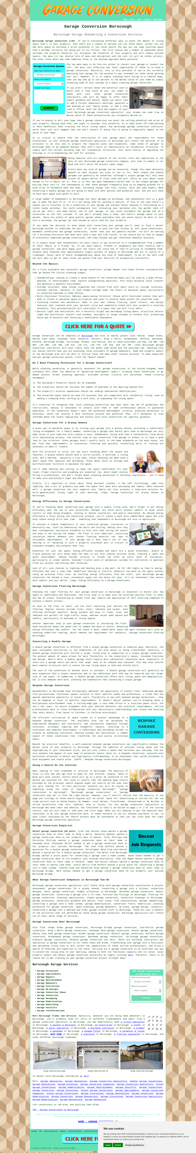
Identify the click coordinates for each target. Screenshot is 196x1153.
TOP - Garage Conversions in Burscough (56, 1110)
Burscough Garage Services (55, 964)
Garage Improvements (127, 1090)
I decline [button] (118, 1145)
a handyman (56, 1031)
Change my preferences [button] (134, 1145)
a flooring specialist (127, 1034)
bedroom (76, 106)
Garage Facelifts (126, 1087)
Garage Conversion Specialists (108, 1081)
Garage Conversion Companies (97, 1084)
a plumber (139, 1028)
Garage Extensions (67, 1090)
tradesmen (70, 1037)
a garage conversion (121, 949)
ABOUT (139, 20)
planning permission (147, 411)
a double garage (55, 191)
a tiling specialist (133, 1022)
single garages (149, 182)
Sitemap (34, 1131)
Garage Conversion (43, 1090)
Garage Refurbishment (100, 1087)
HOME (125, 20)
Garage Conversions (150, 1087)
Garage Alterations (92, 1093)
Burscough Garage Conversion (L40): (54, 41)
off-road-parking (153, 123)
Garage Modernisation (71, 1087)
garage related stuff (101, 910)
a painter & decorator (63, 1025)
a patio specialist (57, 1028)
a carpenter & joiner (132, 1031)
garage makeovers (120, 351)
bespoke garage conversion (50, 721)
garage (102, 169)
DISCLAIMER (157, 20)
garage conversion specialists (63, 885)
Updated (63, 1131)
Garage (36, 336)
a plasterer (88, 1034)
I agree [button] (107, 1145)
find (42, 927)
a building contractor (101, 1028)
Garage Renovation (51, 1081)
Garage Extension (68, 1084)
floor (56, 606)
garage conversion (140, 83)
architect (38, 144)
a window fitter (91, 1031)
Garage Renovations (44, 1084)
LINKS (132, 20)
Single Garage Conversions (97, 1090)
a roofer (136, 1025)
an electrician (103, 1025)
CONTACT (147, 20)
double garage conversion (48, 653)
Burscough (87, 336)
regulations (147, 158)
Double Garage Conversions (146, 1081)
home (125, 1016)
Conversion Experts (75, 1131)
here (130, 955)
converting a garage (87, 856)
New (40, 1131)
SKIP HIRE (56, 1034)
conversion (100, 120)
